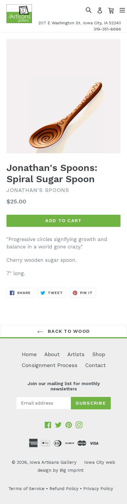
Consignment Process (49, 365)
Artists (75, 354)
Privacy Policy (98, 488)
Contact (95, 365)
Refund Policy (64, 488)
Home (29, 354)
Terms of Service (26, 488)
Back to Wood (68, 331)
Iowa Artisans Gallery (53, 462)
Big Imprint (72, 470)
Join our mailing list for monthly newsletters (63, 386)
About (52, 354)
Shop (98, 354)
